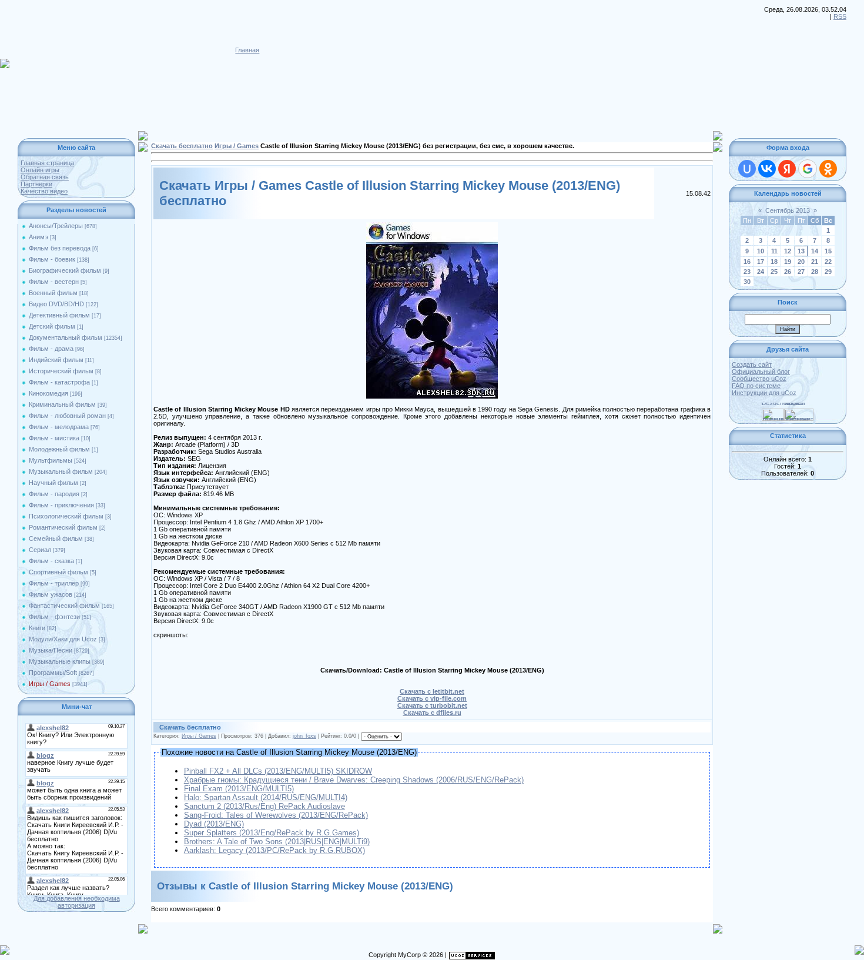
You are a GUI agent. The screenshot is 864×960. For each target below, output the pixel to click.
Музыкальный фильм (61, 471)
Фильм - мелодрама (59, 426)
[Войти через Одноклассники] (828, 169)
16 (747, 261)
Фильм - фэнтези (54, 616)
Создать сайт (752, 364)
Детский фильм (52, 326)
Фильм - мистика (54, 437)
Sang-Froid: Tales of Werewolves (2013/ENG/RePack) (276, 815)
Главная (247, 49)
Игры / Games (50, 683)
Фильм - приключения (61, 505)
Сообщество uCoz (759, 378)
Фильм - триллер (54, 583)
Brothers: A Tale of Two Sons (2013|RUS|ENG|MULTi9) (277, 841)
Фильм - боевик (52, 259)
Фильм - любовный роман (67, 415)
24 (760, 271)
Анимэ (38, 236)
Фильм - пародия (54, 493)
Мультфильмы (50, 460)
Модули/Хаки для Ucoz (63, 639)
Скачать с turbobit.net (432, 705)
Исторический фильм (61, 370)
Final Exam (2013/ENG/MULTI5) (239, 788)
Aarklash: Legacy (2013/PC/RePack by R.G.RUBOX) (274, 850)
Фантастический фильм (64, 605)
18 (774, 261)
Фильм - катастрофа (59, 382)
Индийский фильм (56, 359)
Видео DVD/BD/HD (56, 303)
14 (814, 251)
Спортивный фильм (58, 572)
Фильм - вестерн (54, 281)
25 (774, 271)
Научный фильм (53, 482)
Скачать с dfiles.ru (432, 712)
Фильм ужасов (50, 594)
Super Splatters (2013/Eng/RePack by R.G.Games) (271, 832)
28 (814, 271)
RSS (839, 16)
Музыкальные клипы (60, 661)
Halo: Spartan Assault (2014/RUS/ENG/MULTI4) (265, 797)
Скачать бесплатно (182, 145)
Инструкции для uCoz (764, 392)
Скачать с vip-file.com (432, 698)
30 (747, 281)
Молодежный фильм (59, 449)
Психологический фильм (66, 516)
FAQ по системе (756, 385)
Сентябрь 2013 (787, 210)
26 (787, 271)
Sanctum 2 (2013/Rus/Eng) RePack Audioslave (264, 806)
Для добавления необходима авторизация (77, 902)
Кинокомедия (48, 393)
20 (801, 261)
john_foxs (304, 736)
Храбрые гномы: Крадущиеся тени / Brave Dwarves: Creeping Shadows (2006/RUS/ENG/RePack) (354, 779)
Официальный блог (761, 371)
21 (814, 261)
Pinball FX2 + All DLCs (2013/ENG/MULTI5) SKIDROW (278, 771)
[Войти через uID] (747, 169)
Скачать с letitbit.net (432, 691)
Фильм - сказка (51, 560)
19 (787, 261)
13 (801, 251)
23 (747, 271)
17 (760, 261)
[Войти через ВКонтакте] (767, 169)
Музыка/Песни (50, 650)
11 (774, 251)
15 (828, 251)
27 (801, 271)
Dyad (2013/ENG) (214, 823)
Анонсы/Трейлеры (56, 225)
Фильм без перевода (60, 248)
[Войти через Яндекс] (787, 169)
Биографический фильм (65, 270)
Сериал (40, 549)
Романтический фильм (63, 527)
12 (787, 251)
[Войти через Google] (807, 168)
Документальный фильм (65, 337)
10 (760, 251)
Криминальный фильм (62, 404)
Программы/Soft (53, 672)
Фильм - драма (51, 348)
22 (828, 261)
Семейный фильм (56, 538)
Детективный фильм (59, 315)
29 (828, 271)
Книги (37, 627)
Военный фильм (53, 292)
